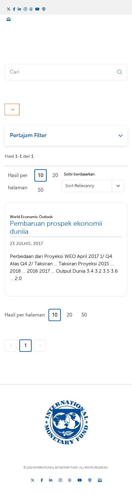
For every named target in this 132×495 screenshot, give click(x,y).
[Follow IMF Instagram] (25, 8)
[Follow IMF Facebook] (14, 8)
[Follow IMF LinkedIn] (19, 8)
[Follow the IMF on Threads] (31, 8)
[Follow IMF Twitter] (8, 8)
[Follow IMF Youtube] (37, 8)
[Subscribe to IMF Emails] (8, 18)
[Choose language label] (12, 109)
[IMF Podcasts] (44, 8)
